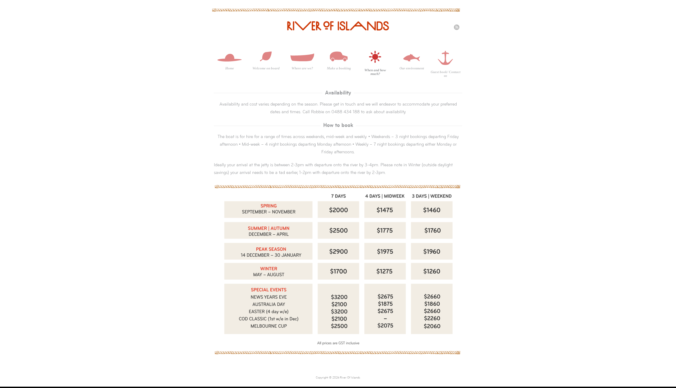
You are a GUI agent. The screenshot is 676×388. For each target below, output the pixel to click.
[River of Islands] (338, 32)
